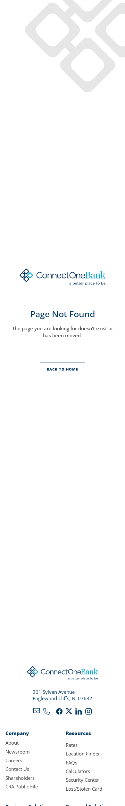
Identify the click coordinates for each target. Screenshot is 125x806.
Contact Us (17, 769)
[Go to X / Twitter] (69, 712)
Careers (13, 760)
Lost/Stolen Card (84, 789)
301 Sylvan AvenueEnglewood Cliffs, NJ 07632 (62, 695)
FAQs (71, 762)
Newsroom (17, 751)
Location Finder (83, 753)
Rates (72, 745)
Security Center (82, 780)
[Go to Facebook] (59, 712)
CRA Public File (21, 786)
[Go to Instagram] (88, 712)
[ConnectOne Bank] (62, 674)
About (12, 742)
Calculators (78, 771)
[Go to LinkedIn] (78, 712)
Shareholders (20, 778)
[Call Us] (46, 712)
